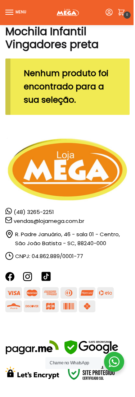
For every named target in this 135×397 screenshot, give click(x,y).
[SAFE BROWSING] (91, 352)
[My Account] (109, 13)
